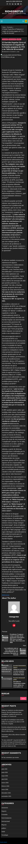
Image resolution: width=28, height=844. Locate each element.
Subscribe (26, 21)
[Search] (23, 21)
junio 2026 (5, 772)
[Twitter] (10, 4)
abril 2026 (5, 779)
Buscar (5, 693)
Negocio (15, 667)
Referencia (5, 595)
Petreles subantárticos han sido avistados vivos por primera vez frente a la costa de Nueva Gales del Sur (14, 729)
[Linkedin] (13, 4)
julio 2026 (4, 769)
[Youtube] (18, 4)
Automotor (5, 808)
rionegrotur (14, 11)
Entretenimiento (22, 665)
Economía (5, 39)
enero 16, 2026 (15, 51)
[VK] (15, 4)
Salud (3, 831)
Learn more (3, 842)
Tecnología (5, 835)
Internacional (12, 39)
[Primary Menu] (2, 21)
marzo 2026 (5, 782)
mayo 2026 (5, 776)
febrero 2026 (5, 786)
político (19, 39)
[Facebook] (7, 4)
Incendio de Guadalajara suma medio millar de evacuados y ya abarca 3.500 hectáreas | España (19, 686)
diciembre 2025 (6, 793)
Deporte (4, 811)
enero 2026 (5, 789)
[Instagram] (21, 4)
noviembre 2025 (6, 796)
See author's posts (14, 621)
